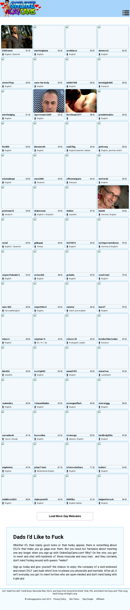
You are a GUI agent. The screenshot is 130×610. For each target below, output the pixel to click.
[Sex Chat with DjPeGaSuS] (113, 357)
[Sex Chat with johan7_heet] (48, 453)
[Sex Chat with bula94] (113, 197)
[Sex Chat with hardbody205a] (113, 421)
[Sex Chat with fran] (16, 357)
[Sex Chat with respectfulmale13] (16, 261)
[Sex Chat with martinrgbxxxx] (48, 36)
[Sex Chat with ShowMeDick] (81, 357)
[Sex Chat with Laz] (48, 69)
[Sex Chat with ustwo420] (48, 261)
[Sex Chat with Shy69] (48, 485)
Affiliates (100, 599)
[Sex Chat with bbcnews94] (48, 133)
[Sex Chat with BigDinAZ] (16, 389)
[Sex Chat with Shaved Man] (48, 389)
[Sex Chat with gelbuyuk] (48, 229)
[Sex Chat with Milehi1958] (81, 69)
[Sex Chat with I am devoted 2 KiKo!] (113, 229)
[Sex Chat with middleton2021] (16, 485)
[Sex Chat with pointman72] (16, 197)
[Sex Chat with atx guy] (113, 165)
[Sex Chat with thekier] (81, 197)
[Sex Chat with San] (81, 293)
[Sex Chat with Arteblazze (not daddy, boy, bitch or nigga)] (81, 36)
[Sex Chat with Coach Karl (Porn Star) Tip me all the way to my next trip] (113, 261)
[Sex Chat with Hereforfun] (16, 101)
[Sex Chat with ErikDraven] (16, 36)
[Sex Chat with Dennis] (113, 36)
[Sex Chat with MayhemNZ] (16, 453)
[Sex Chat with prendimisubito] (113, 101)
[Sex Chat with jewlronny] (113, 133)
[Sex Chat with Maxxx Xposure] (48, 293)
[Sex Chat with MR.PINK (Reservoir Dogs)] (113, 293)
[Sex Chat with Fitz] (16, 133)
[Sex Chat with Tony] (81, 421)
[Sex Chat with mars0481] (48, 165)
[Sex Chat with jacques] (81, 165)
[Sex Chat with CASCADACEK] (16, 421)
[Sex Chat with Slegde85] (113, 69)
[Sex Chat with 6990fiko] (81, 485)
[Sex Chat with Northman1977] (81, 101)
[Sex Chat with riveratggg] (113, 389)
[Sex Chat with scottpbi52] (48, 357)
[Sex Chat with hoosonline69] (48, 421)
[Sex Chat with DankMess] (81, 261)
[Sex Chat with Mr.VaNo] (16, 293)
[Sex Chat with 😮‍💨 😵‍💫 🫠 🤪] (16, 69)
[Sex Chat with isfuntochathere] (81, 453)
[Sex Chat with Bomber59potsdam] (113, 325)
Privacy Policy (59, 599)
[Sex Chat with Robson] (81, 325)
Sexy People (87, 599)
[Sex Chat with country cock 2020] (81, 229)
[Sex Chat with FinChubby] (16, 325)
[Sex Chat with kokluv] (113, 453)
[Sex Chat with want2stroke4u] (16, 165)
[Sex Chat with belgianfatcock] (113, 485)
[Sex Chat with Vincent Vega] (48, 325)
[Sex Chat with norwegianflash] (81, 389)
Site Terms (74, 599)
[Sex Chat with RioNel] (16, 229)
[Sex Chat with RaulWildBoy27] (81, 133)
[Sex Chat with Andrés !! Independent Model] (48, 197)
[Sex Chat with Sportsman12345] (48, 101)
